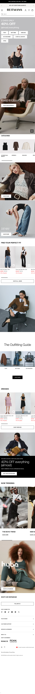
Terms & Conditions (5, 652)
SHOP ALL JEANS (17, 281)
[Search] (2, 14)
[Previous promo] (2, 5)
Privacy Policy (12, 652)
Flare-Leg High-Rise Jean (21, 269)
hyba (4, 41)
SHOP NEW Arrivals (8, 105)
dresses (23, 32)
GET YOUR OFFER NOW (9, 473)
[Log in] (25, 10)
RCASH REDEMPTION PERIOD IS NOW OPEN (17, 5)
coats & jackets (20, 36)
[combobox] (18, 14)
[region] (17, 5)
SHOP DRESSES (18, 427)
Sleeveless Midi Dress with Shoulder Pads (22, 416)
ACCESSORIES (7, 36)
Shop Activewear (8, 589)
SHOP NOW (17, 377)
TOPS (4, 32)
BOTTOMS (13, 32)
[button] (2, 10)
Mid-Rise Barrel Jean (5, 269)
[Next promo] (32, 5)
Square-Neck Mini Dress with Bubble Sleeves (6, 416)
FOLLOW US (17, 604)
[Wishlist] (29, 10)
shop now (6, 196)
